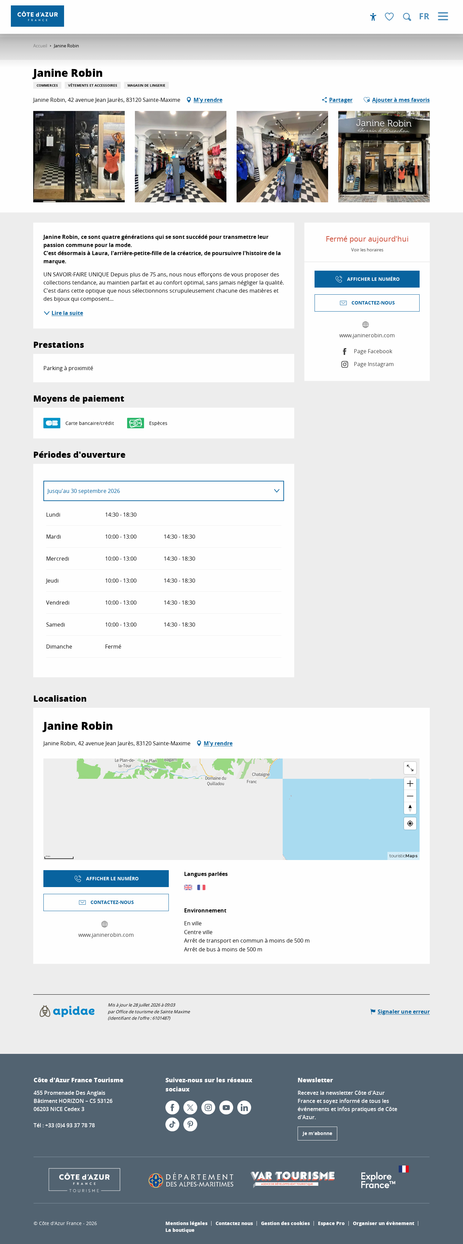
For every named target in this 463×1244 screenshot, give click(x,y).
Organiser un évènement (383, 1223)
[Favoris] (390, 17)
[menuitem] (37, 16)
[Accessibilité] (373, 17)
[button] (407, 17)
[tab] (157, 490)
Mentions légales (186, 1223)
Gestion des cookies (285, 1223)
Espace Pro (331, 1223)
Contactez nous (234, 1223)
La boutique (180, 1229)
